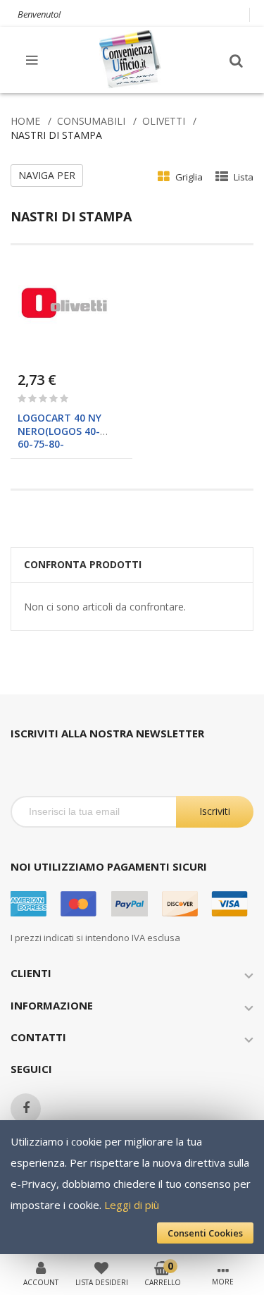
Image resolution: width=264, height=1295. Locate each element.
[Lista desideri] (101, 1266)
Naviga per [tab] (46, 175)
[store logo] (131, 59)
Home (25, 121)
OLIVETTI (163, 121)
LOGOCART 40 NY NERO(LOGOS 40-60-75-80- (59, 430)
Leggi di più (131, 1205)
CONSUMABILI (91, 121)
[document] (132, 1187)
